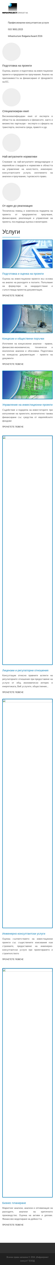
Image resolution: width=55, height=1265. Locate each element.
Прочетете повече (13, 295)
